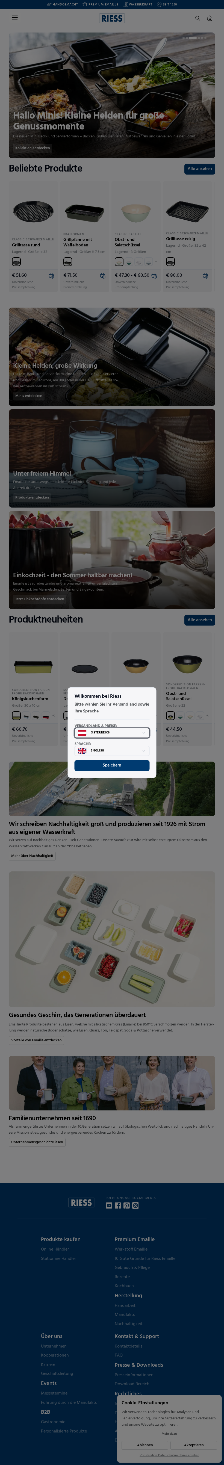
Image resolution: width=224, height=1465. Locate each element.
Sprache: (83, 744)
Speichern (112, 765)
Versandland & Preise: (96, 726)
